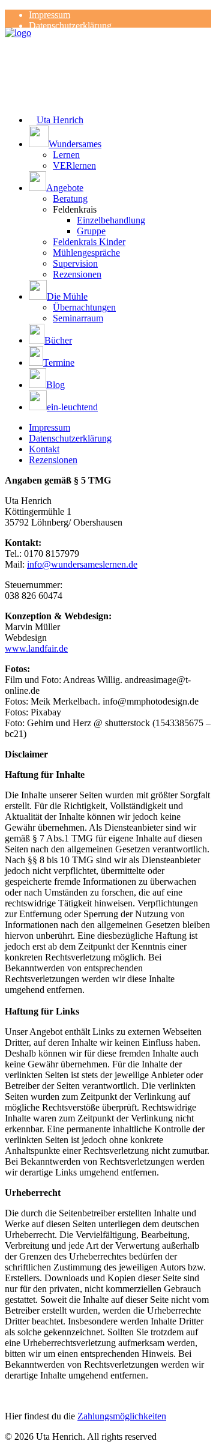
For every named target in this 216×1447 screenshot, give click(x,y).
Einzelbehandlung (111, 220)
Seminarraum (78, 318)
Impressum (49, 15)
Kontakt (44, 449)
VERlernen (74, 165)
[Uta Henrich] (108, 52)
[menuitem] (120, 15)
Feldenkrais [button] (75, 209)
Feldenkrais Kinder (89, 242)
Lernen (66, 155)
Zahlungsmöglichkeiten (121, 1416)
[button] (120, 138)
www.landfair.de (36, 648)
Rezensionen (77, 274)
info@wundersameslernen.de (82, 564)
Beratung (70, 198)
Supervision (75, 263)
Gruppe (91, 231)
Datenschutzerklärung (70, 25)
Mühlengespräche (86, 252)
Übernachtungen (84, 307)
